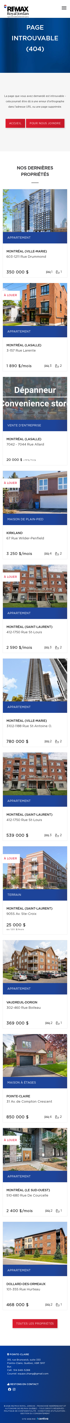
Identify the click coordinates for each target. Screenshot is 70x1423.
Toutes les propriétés (35, 1324)
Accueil (15, 123)
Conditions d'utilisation (51, 1411)
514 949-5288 (21, 1370)
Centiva (42, 1418)
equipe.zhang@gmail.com (33, 1374)
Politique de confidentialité (20, 1411)
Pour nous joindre (45, 123)
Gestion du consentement (35, 1413)
